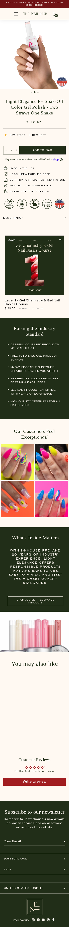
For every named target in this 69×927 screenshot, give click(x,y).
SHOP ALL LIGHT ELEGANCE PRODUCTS (35, 601)
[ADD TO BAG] (60, 239)
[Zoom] (62, 25)
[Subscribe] (64, 841)
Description (13, 217)
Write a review (34, 781)
